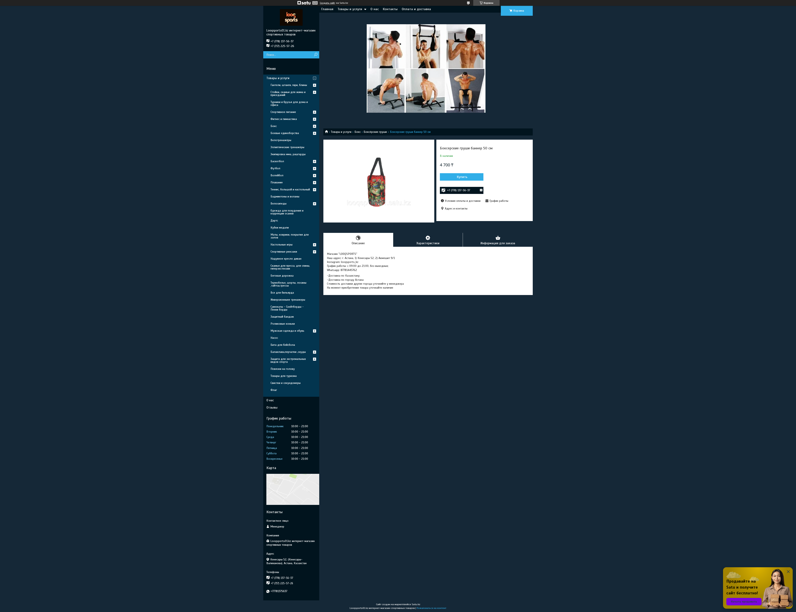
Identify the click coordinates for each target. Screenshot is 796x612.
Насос (274, 338)
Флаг (274, 390)
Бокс (357, 132)
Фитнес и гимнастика (284, 119)
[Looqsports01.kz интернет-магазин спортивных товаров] (291, 17)
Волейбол (277, 175)
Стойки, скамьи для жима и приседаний (288, 93)
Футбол (275, 168)
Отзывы (272, 407)
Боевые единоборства (285, 133)
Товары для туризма (284, 376)
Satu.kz (416, 604)
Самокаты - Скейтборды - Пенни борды (287, 308)
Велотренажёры (281, 140)
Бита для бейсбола (283, 345)
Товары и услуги (349, 9)
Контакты (390, 9)
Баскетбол (277, 161)
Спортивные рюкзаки (284, 251)
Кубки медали (280, 227)
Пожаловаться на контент (431, 608)
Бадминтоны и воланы (285, 196)
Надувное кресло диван (286, 258)
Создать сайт (327, 2)
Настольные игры (281, 244)
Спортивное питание (283, 112)
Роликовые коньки (283, 323)
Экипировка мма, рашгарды (288, 154)
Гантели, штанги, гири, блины (289, 85)
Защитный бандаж (282, 316)
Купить (462, 177)
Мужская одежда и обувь (287, 331)
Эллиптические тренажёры (287, 147)
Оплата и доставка (416, 9)
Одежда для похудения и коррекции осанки (287, 212)
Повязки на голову (283, 369)
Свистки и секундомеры (286, 383)
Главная (327, 9)
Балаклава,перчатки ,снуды (288, 352)
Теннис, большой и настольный (290, 189)
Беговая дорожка (282, 275)
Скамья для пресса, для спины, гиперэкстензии (290, 267)
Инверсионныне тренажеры (288, 299)
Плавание (277, 182)
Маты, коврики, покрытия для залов (290, 236)
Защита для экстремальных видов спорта (288, 360)
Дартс (274, 220)
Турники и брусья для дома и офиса (289, 103)
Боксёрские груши (375, 132)
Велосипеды (278, 203)
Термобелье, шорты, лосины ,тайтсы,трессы (288, 284)
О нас (374, 9)
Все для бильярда (282, 292)
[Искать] (315, 54)
